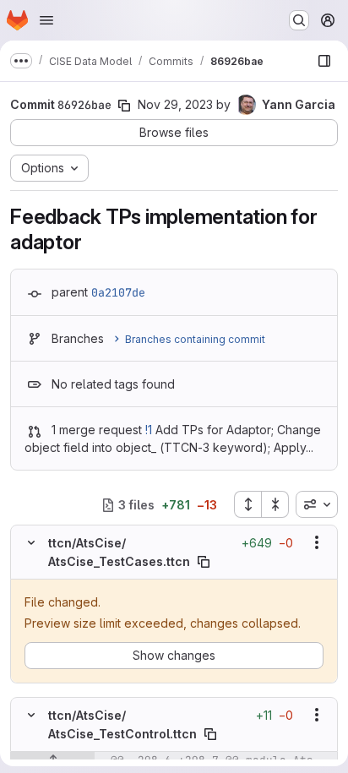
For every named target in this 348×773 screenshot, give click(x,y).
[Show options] (317, 542)
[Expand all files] (247, 504)
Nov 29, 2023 (175, 104)
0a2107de (118, 292)
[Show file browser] (324, 60)
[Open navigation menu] (46, 20)
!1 (148, 429)
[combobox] (317, 504)
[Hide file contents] (31, 542)
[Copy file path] (203, 562)
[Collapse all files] (275, 504)
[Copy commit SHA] (124, 105)
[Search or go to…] (299, 20)
